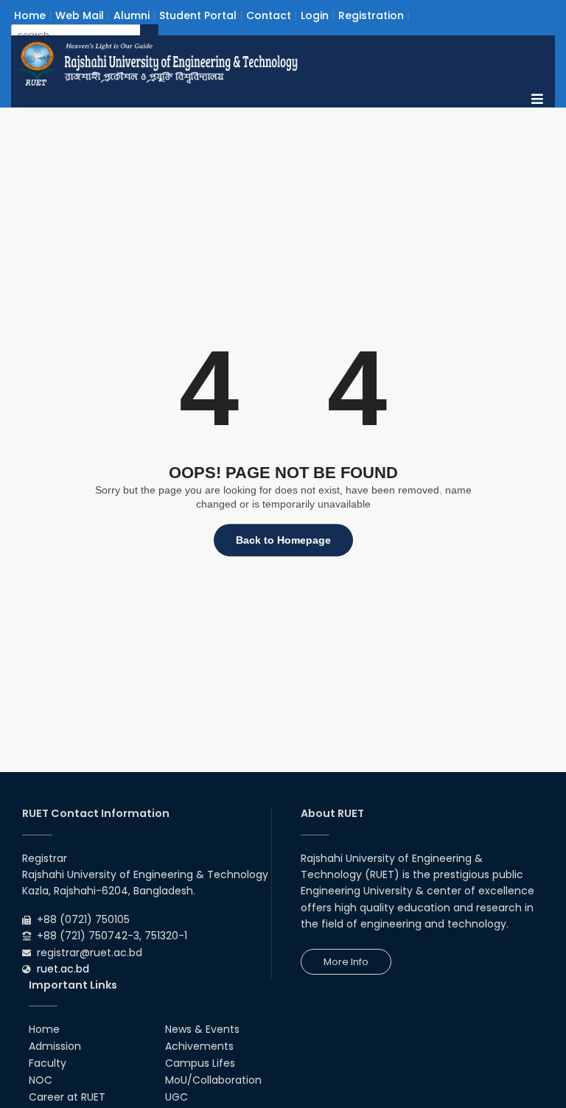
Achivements (199, 1046)
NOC (40, 1080)
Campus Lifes (200, 1063)
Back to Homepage (283, 540)
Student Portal (198, 15)
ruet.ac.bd (63, 968)
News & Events (202, 1029)
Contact (268, 15)
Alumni (131, 15)
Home (30, 15)
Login (315, 15)
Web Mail (79, 15)
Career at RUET (67, 1097)
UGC (176, 1097)
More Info (346, 962)
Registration (371, 15)
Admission (55, 1046)
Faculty (47, 1063)
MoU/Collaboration (213, 1080)
